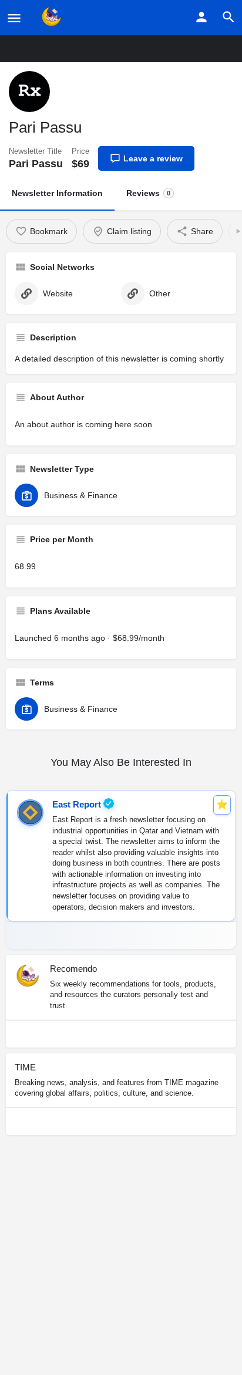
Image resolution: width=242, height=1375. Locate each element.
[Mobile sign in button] (201, 17)
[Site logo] (53, 17)
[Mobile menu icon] (14, 17)
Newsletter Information (57, 193)
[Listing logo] (29, 91)
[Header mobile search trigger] (228, 17)
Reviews (148, 193)
